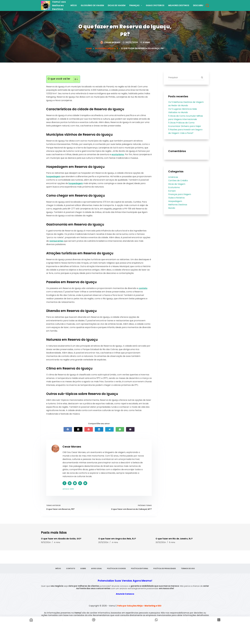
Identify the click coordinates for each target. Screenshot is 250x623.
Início (73, 5)
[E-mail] (130, 429)
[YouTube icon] (85, 483)
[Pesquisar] (207, 5)
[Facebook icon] (64, 483)
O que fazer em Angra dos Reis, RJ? (117, 538)
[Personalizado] (156, 619)
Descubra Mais (201, 5)
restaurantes (56, 240)
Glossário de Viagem (92, 5)
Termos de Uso (188, 569)
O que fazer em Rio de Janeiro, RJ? (174, 538)
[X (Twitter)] (78, 429)
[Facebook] (68, 429)
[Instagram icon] (75, 483)
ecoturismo (118, 154)
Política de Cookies (116, 569)
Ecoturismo (174, 187)
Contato (70, 569)
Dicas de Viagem (116, 5)
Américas (173, 177)
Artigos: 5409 (68, 489)
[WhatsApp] (120, 429)
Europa (172, 190)
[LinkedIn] (99, 429)
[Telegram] (109, 429)
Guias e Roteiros (155, 5)
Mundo (171, 207)
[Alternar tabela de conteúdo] (74, 79)
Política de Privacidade (164, 569)
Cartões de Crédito (178, 180)
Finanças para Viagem (179, 194)
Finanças (134, 5)
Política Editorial (139, 569)
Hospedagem (175, 201)
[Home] (31, 619)
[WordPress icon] (80, 483)
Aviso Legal (96, 569)
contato (143, 288)
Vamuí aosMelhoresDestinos (59, 5)
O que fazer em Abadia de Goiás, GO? (61, 538)
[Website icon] (70, 483)
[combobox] (183, 77)
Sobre (83, 569)
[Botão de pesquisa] (201, 77)
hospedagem (53, 176)
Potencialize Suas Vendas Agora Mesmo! (125, 580)
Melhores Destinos (178, 5)
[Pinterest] (88, 429)
